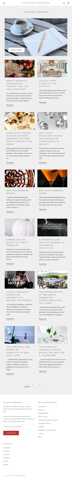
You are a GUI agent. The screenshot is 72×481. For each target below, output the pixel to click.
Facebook (6, 458)
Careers (41, 434)
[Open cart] (68, 3)
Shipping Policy (43, 413)
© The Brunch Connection (15, 475)
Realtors (41, 427)
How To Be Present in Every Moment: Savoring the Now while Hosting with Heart (19, 138)
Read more (16, 50)
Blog (40, 437)
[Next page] (45, 385)
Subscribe (11, 433)
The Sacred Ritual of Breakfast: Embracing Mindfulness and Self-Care (51, 297)
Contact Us (42, 406)
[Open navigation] (4, 3)
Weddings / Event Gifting (46, 430)
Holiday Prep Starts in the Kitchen (47, 83)
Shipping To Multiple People (48, 420)
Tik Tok (5, 461)
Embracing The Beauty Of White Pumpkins (17, 242)
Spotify (5, 465)
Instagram (6, 448)
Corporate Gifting (44, 423)
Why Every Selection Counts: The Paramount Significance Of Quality (51, 138)
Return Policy (42, 417)
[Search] (64, 3)
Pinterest (6, 451)
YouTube (6, 454)
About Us (41, 410)
